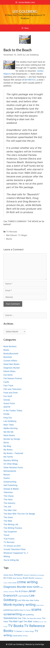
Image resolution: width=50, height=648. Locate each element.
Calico (5, 583)
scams (36, 609)
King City (7, 417)
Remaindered (9, 471)
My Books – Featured (13, 453)
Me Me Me (8, 432)
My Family (8, 457)
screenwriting (12, 614)
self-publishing (28, 615)
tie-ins (41, 622)
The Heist (8, 499)
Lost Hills (21, 600)
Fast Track (8, 385)
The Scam (8, 517)
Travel (6, 535)
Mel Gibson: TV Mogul (16, 235)
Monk (7, 605)
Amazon (18, 574)
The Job (7, 506)
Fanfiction (11, 591)
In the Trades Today (12, 410)
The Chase (8, 496)
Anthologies (40, 575)
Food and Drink (10, 392)
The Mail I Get (10, 510)
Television (8, 492)
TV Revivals (11, 231)
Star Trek (22, 618)
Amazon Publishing (30, 575)
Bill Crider (7, 578)
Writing (6, 556)
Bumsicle (7, 357)
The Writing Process (12, 528)
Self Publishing (10, 485)
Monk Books (9, 435)
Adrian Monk (8, 575)
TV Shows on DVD (12, 546)
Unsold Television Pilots (14, 549)
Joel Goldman (23, 596)
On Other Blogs (10, 464)
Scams (6, 478)
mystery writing (24, 605)
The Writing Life (10, 524)
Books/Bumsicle (10, 353)
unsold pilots (17, 636)
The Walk (7, 521)
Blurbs (9, 239)
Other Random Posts (13, 467)
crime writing (27, 582)
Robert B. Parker (25, 610)
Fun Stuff (7, 396)
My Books (8, 449)
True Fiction (8, 539)
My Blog (7, 446)
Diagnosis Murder (11, 368)
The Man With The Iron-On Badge (19, 514)
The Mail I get (16, 621)
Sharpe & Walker (11, 489)
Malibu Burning (10, 428)
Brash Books (28, 578)
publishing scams (11, 610)
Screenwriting (9, 482)
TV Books (15, 626)
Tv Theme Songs (28, 631)
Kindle (6, 414)
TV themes (18, 631)
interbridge (39, 644)
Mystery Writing (10, 460)
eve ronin (33, 586)
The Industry (9, 503)
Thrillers (36, 622)
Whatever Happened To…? (15, 553)
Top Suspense (10, 531)
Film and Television (12, 389)
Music (6, 442)
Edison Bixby (9, 371)
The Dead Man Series (34, 618)
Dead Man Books (11, 364)
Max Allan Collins (32, 600)
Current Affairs (10, 360)
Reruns (6, 474)
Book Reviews (10, 346)
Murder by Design (11, 439)
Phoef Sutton (40, 605)
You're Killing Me (11, 560)
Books (6, 350)
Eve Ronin (8, 375)
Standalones (10, 618)
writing (25, 636)
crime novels (12, 583)
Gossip (6, 400)
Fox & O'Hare (21, 591)
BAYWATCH (30, 80)
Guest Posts (9, 403)
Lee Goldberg (25, 11)
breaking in (38, 578)
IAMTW (6, 407)
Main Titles (8, 425)
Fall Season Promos (12, 378)
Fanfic (6, 382)
